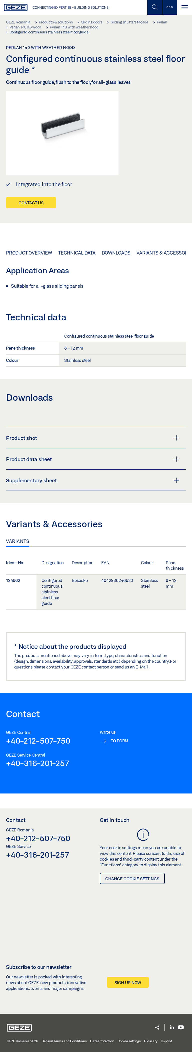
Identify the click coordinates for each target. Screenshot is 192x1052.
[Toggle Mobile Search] (154, 7)
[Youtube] (181, 1028)
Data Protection (102, 1041)
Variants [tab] (17, 541)
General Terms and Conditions (64, 1041)
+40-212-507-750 (38, 740)
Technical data (77, 253)
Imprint (166, 1041)
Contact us (31, 202)
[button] (157, 1028)
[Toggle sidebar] (169, 7)
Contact (16, 820)
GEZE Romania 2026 (22, 1041)
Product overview (29, 253)
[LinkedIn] (172, 1028)
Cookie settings (129, 1041)
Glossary (150, 1041)
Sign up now (127, 982)
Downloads (116, 253)
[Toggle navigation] (184, 7)
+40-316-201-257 (37, 763)
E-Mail (142, 666)
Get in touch (115, 820)
